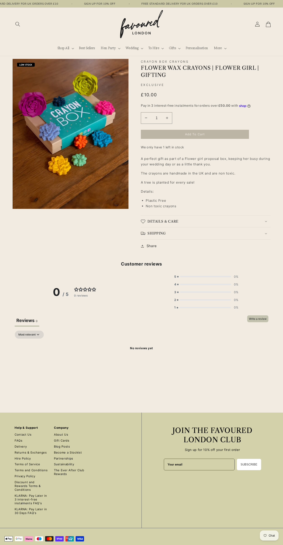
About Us (61, 434)
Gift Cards (61, 440)
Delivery (21, 446)
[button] (17, 24)
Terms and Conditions (31, 470)
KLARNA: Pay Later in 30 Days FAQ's (31, 511)
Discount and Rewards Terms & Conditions (28, 485)
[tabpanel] (142, 363)
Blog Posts (62, 446)
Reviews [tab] (27, 320)
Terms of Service (27, 464)
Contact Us (23, 434)
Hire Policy (23, 458)
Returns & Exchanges (31, 452)
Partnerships (63, 458)
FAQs (19, 440)
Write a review (258, 318)
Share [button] (152, 246)
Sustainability (64, 464)
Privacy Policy (25, 476)
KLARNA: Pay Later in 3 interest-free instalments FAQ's (31, 499)
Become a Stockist (68, 452)
